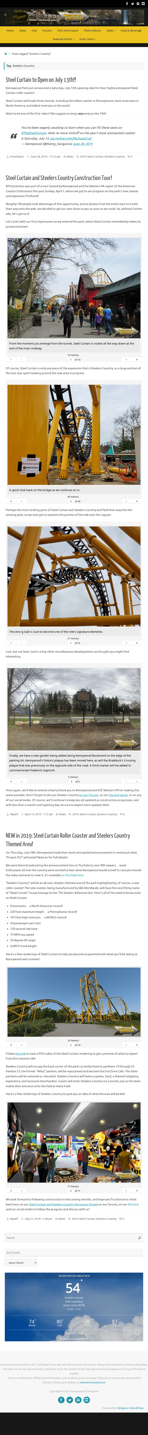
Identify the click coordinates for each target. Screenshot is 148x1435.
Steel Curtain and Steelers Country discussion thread (63, 1204)
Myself (14, 814)
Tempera (122, 1408)
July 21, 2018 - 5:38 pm (38, 1219)
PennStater (17, 156)
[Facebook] (127, 3)
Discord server (118, 795)
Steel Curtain (95, 156)
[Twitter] (132, 3)
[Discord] (143, 3)
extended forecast (74, 1333)
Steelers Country (114, 156)
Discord (133, 1204)
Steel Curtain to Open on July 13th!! (41, 79)
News (70, 156)
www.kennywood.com (92, 1382)
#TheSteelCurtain (33, 133)
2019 (83, 156)
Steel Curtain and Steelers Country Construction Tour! (59, 178)
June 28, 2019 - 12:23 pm (45, 156)
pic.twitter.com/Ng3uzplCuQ (71, 138)
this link (20, 1054)
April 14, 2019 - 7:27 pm (39, 814)
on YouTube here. (72, 875)
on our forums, (89, 795)
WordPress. (137, 1408)
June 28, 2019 (82, 144)
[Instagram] (138, 3)
